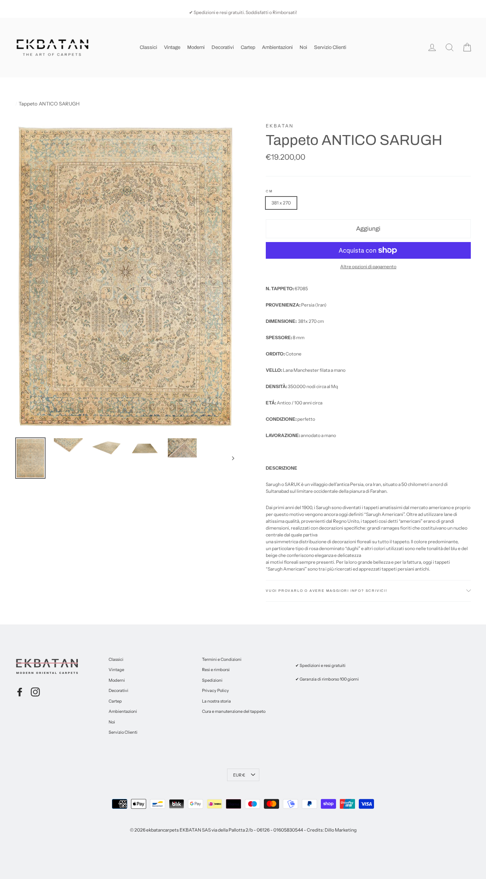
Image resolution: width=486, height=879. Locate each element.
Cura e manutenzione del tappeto (233, 711)
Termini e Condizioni (221, 659)
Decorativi (222, 47)
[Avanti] (232, 458)
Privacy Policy (215, 690)
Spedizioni (212, 680)
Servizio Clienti (330, 47)
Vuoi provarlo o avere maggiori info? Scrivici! (326, 591)
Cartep (248, 47)
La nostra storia (216, 701)
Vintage (172, 47)
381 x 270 (281, 203)
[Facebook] (19, 692)
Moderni (196, 47)
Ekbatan (280, 126)
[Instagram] (35, 692)
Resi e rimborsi (216, 669)
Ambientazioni (277, 47)
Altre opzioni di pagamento (368, 266)
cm (269, 191)
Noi (303, 47)
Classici (148, 47)
